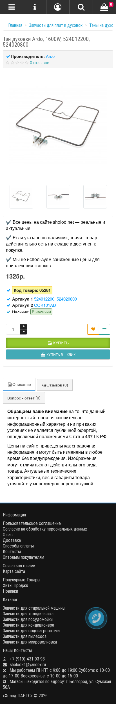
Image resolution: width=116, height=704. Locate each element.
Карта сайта (14, 571)
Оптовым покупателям (23, 557)
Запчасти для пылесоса (24, 636)
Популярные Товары (21, 580)
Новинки (10, 591)
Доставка (12, 540)
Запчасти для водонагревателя (31, 630)
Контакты (12, 551)
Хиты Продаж (15, 585)
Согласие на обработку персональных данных (45, 529)
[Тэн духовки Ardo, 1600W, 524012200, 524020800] (58, 124)
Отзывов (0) (57, 385)
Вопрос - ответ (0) (24, 398)
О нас (8, 534)
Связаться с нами (19, 565)
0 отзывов (39, 62)
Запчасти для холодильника (28, 613)
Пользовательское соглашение (32, 523)
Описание (21, 384)
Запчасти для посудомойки (28, 619)
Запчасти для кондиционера (28, 625)
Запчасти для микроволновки (30, 642)
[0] (104, 7)
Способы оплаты (18, 546)
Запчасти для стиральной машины (34, 608)
